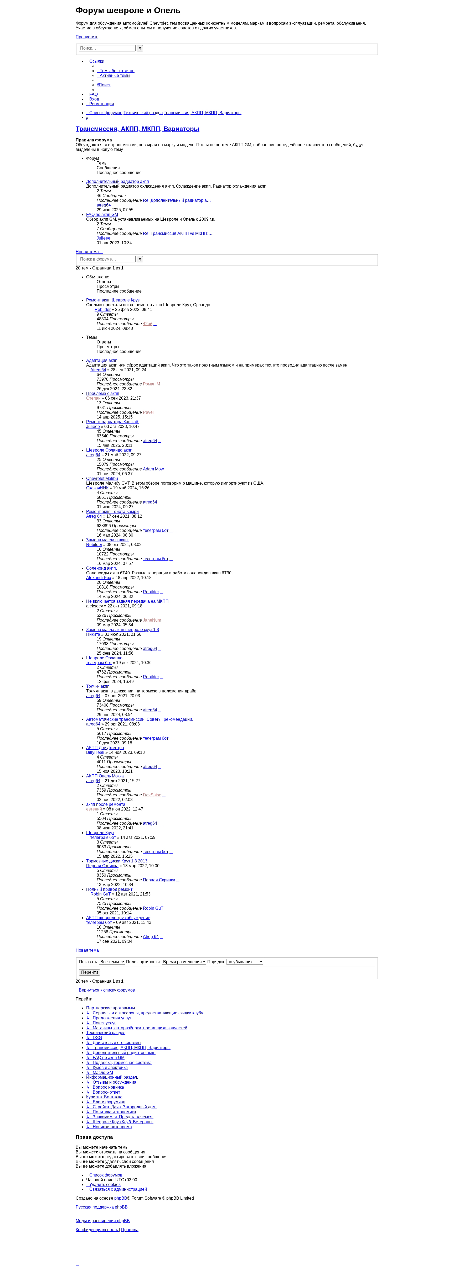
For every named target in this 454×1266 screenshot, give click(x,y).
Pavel (148, 412)
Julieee (103, 238)
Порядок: (216, 962)
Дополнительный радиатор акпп (117, 181)
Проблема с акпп (102, 393)
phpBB (120, 1198)
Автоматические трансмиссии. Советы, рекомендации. (139, 719)
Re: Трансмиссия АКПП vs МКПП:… (178, 233)
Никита (93, 634)
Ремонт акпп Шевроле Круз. (113, 300)
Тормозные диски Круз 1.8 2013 (116, 861)
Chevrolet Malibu (102, 478)
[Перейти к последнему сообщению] (155, 323)
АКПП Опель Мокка (105, 776)
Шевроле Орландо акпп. (109, 450)
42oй (147, 323)
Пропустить (87, 37)
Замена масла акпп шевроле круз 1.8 (122, 629)
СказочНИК (97, 488)
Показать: (89, 962)
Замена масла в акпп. (107, 540)
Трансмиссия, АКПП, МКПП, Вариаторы (137, 128)
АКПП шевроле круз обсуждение (118, 917)
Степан (93, 398)
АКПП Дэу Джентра (105, 747)
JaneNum (152, 620)
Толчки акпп (98, 686)
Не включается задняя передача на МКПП (127, 601)
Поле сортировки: (144, 962)
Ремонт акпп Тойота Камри (112, 511)
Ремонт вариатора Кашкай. (112, 422)
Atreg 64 (98, 370)
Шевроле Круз (100, 832)
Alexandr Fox (98, 577)
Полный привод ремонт (109, 889)
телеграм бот (155, 530)
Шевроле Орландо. (104, 658)
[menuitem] (116, 70)
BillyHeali (95, 752)
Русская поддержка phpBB (102, 1207)
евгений (94, 809)
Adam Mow (153, 469)
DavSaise (152, 795)
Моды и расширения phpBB (103, 1221)
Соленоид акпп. (101, 568)
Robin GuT (100, 894)
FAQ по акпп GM (102, 214)
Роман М (151, 384)
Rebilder (103, 309)
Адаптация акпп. (102, 360)
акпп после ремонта (105, 804)
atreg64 (104, 205)
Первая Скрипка (102, 866)
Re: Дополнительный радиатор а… (177, 200)
